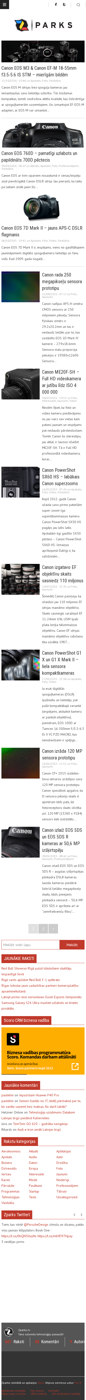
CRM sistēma (38, 1393)
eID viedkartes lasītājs (66, 1393)
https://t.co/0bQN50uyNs (19, 1236)
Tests (32, 1197)
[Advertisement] (41, 1282)
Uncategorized (66, 1197)
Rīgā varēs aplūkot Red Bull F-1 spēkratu (30, 980)
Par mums (37, 1390)
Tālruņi (61, 1191)
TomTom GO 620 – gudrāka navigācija (40, 1124)
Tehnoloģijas (10, 1197)
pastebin (7, 1095)
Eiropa (33, 1168)
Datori (33, 1163)
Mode (33, 1180)
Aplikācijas (63, 1151)
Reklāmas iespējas (13, 1390)
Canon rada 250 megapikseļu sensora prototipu (62, 281)
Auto (59, 1157)
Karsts (5, 1180)
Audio (33, 1157)
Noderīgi (62, 1180)
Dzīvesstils (9, 1168)
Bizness (6, 1163)
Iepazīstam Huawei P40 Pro (39, 1095)
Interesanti (49, 401)
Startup (34, 1191)
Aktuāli (34, 166)
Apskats (36, 80)
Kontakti (53, 1390)
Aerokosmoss (11, 1151)
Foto (45, 80)
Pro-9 (77, 1382)
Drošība (62, 1163)
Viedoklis (55, 80)
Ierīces (6, 1174)
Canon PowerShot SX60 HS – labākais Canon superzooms (61, 476)
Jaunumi (47, 297)
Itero (41, 1382)
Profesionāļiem (69, 166)
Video (52, 240)
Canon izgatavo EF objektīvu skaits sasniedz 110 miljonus (62, 573)
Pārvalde (7, 1185)
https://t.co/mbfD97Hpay (55, 1236)
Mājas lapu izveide (13, 1393)
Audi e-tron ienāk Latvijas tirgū (39, 1129)
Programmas (10, 1191)
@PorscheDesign (36, 1224)
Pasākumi (35, 1185)
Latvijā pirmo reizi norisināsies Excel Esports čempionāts (41, 997)
